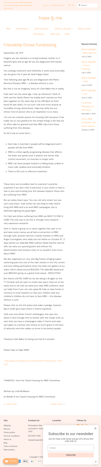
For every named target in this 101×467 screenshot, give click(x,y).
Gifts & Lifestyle (63, 28)
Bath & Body (41, 28)
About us (7, 439)
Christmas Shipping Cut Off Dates (88, 106)
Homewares (22, 28)
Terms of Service (10, 446)
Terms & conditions (12, 436)
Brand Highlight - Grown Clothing (89, 65)
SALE (67, 34)
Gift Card (55, 34)
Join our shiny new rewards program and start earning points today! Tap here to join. (18, 5)
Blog (5, 443)
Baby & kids (84, 28)
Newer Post (56, 404)
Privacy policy (9, 432)
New (8, 28)
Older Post (11, 404)
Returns (7, 429)
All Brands (38, 34)
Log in (45, 5)
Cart (73, 5)
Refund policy (9, 450)
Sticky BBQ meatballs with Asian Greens (89, 122)
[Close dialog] (95, 428)
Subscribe (71, 455)
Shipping (7, 425)
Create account (58, 5)
